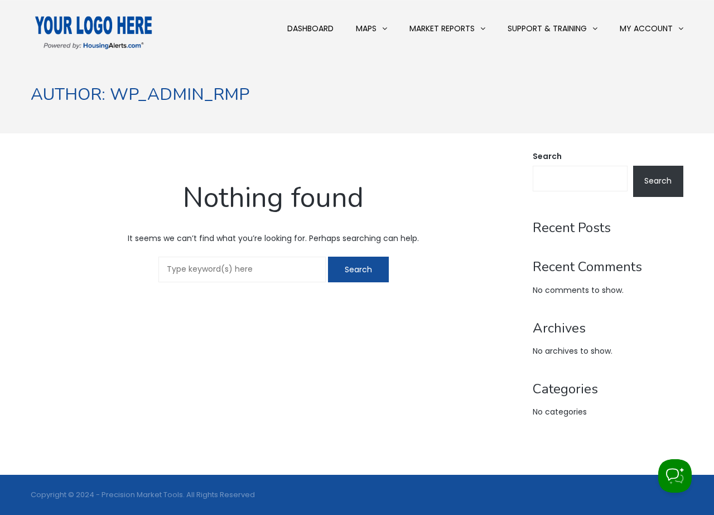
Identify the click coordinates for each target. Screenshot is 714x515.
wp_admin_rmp (179, 94)
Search (547, 156)
